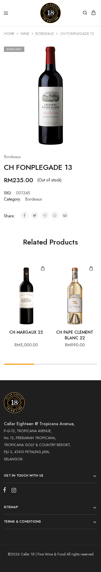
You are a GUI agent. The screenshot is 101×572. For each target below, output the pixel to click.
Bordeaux (44, 33)
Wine (24, 33)
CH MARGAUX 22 (26, 332)
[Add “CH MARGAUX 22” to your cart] (43, 268)
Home (9, 33)
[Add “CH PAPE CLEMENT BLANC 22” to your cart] (91, 268)
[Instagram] (12, 491)
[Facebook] (5, 491)
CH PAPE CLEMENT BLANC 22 (74, 335)
